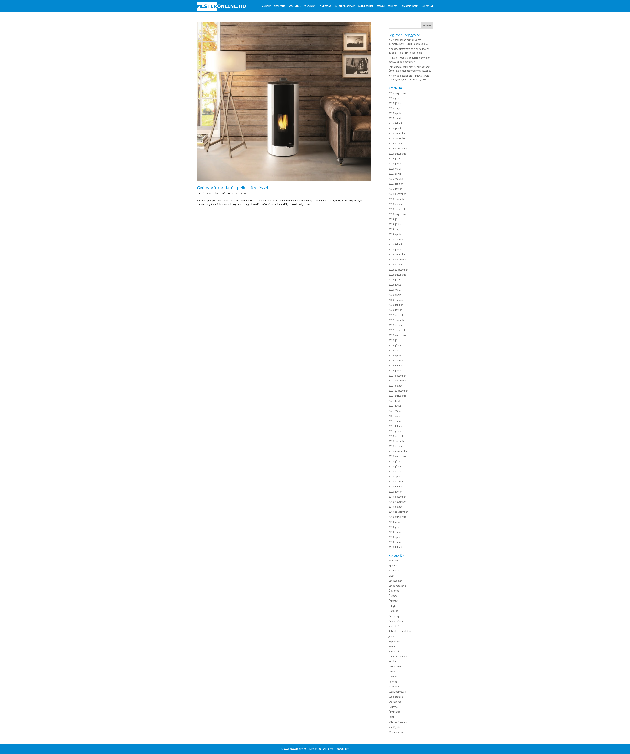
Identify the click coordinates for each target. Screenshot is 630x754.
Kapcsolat (427, 6)
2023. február (396, 304)
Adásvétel (394, 560)
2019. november (397, 501)
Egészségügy (395, 580)
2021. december (397, 375)
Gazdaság (394, 616)
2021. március (396, 421)
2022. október (396, 325)
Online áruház (365, 6)
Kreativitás (295, 6)
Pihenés (393, 676)
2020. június (395, 466)
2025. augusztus (397, 153)
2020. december (397, 436)
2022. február (396, 365)
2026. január (395, 128)
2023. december (397, 254)
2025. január (395, 188)
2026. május (395, 108)
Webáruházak (396, 732)
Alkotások (394, 570)
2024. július (394, 219)
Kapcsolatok (395, 641)
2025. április (395, 173)
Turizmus (394, 706)
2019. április (395, 537)
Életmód (393, 595)
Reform (381, 6)
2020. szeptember (398, 451)
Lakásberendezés (409, 6)
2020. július (394, 461)
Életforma (279, 6)
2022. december (397, 315)
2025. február (396, 183)
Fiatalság (393, 610)
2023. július (394, 279)
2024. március (396, 239)
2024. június (395, 224)
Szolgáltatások (396, 696)
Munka (392, 661)
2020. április (395, 476)
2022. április (395, 355)
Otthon (243, 193)
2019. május (395, 531)
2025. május (395, 168)
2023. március (396, 299)
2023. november (397, 259)
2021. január (395, 431)
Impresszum (342, 748)
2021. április (395, 415)
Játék (391, 636)
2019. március (396, 542)
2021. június (395, 405)
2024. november (397, 199)
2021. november (397, 380)
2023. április (395, 294)
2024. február (396, 244)
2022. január (395, 370)
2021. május (395, 410)
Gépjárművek (396, 621)
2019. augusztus (397, 516)
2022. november (397, 320)
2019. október (396, 506)
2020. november (397, 441)
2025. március (396, 178)
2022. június (395, 345)
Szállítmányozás (397, 691)
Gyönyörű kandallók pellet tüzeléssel (232, 188)
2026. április (395, 113)
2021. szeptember (398, 390)
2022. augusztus (397, 335)
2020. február (396, 486)
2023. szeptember (398, 269)
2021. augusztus (397, 395)
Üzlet (391, 716)
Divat (391, 575)
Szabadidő (309, 6)
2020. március (396, 481)
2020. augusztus (397, 456)
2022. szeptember (398, 330)
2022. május (395, 350)
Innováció (394, 626)
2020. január (395, 491)
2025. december (397, 133)
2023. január (395, 309)
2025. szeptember (398, 148)
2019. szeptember (398, 511)
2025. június (395, 163)
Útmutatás (325, 6)
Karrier (392, 646)
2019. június (395, 527)
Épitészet (393, 600)
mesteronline (212, 193)
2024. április (395, 234)
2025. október (396, 143)
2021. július (394, 400)
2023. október (396, 264)
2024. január (395, 249)
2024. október (396, 204)
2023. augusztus (397, 274)
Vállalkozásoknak (345, 6)
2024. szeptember (398, 209)
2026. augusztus (397, 93)
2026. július (394, 98)
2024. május (395, 229)
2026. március (396, 118)
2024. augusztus (397, 214)
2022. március (396, 360)
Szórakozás (395, 701)
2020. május (395, 471)
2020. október (396, 446)
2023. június (395, 284)
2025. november (397, 138)
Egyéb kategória (397, 585)
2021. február (396, 426)
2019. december (397, 496)
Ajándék (266, 6)
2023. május (395, 289)
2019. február (396, 547)
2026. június (395, 103)
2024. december (397, 193)
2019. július (394, 521)
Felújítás (392, 6)
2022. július (394, 340)
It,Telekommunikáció (400, 631)
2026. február (396, 123)
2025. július (394, 158)
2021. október (396, 385)
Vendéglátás (395, 727)
